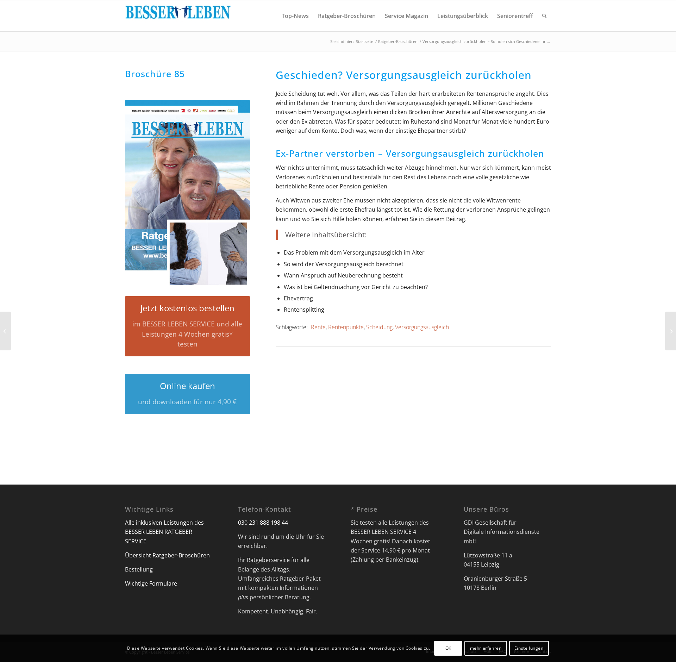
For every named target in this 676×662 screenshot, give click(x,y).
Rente (318, 327)
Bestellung (139, 569)
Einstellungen (529, 648)
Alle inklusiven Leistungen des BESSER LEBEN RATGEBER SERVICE (164, 532)
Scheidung (379, 327)
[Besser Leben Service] (178, 15)
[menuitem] (295, 15)
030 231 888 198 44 (263, 522)
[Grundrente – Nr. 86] (5, 331)
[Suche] (544, 15)
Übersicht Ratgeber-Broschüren (167, 555)
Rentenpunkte (346, 327)
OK (448, 648)
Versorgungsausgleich (422, 327)
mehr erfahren (486, 648)
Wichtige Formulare (151, 583)
